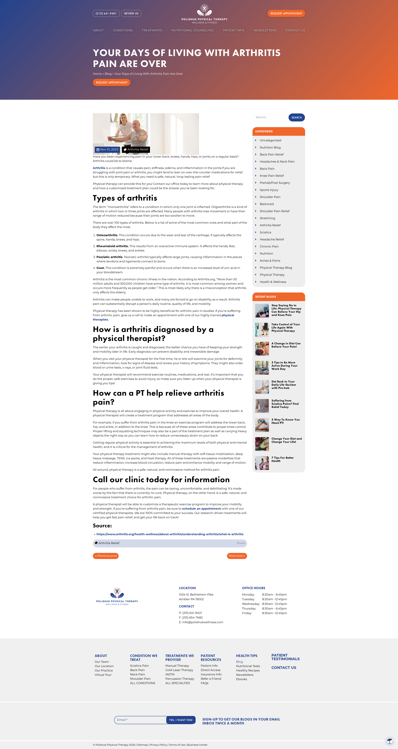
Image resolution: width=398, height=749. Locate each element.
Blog (108, 74)
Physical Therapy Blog (276, 268)
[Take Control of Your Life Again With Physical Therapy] (262, 329)
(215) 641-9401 (192, 613)
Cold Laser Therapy (179, 670)
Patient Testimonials (285, 657)
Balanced (267, 204)
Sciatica (265, 232)
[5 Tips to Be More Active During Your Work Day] (262, 367)
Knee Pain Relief (272, 176)
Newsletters (265, 30)
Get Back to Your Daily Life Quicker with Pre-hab (284, 385)
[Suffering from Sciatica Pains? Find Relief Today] (262, 406)
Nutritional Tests (248, 666)
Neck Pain (137, 674)
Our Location (104, 666)
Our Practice (104, 670)
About (98, 30)
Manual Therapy (177, 666)
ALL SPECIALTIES (177, 683)
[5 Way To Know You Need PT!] (262, 425)
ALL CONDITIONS (142, 683)
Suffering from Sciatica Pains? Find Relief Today (285, 404)
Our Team (102, 662)
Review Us (131, 13)
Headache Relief (272, 239)
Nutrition (266, 253)
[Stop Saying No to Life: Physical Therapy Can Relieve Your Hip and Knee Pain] (262, 310)
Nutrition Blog (270, 147)
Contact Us (283, 668)
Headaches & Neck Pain (277, 161)
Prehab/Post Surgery (275, 183)
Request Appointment (286, 13)
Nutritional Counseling (192, 30)
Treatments (152, 30)
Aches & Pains (270, 260)
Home (97, 74)
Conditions (123, 30)
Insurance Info (211, 674)
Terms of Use (177, 745)
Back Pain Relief (271, 154)
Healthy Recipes (248, 670)
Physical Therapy (272, 275)
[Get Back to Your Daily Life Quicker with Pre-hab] (262, 387)
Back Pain (267, 169)
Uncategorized (270, 140)
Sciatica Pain (139, 666)
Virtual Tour (103, 675)
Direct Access (210, 670)
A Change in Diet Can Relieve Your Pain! (286, 345)
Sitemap (142, 745)
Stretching (267, 218)
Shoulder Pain (270, 197)
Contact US (295, 30)
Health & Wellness (273, 282)
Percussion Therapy (179, 679)
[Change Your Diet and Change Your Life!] (262, 444)
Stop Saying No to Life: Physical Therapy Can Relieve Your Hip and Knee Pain (286, 310)
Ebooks (241, 679)
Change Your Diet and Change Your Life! (287, 440)
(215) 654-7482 (192, 617)
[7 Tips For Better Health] (262, 463)
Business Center (197, 745)
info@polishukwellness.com (202, 622)
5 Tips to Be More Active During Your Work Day (284, 365)
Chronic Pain (269, 246)
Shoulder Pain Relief (274, 211)
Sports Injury (269, 190)
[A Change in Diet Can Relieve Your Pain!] (262, 348)
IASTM (170, 674)
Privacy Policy (158, 745)
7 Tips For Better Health (283, 459)
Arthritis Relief (270, 225)
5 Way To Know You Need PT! (286, 421)
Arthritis (99, 168)
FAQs (204, 683)
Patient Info (234, 30)
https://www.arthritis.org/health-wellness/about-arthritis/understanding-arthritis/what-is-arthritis (169, 534)
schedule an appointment (201, 508)
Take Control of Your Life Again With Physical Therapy (286, 327)
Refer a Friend (211, 679)
